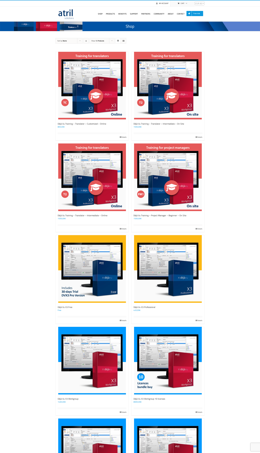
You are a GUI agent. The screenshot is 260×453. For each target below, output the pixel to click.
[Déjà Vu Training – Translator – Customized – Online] (92, 85)
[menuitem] (195, 13)
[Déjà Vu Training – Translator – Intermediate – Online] (92, 177)
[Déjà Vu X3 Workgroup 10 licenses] (167, 360)
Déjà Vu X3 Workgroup (68, 398)
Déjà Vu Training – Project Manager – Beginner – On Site (160, 215)
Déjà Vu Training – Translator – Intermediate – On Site (159, 123)
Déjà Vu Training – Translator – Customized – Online (82, 123)
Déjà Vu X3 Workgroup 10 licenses (149, 398)
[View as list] (123, 40)
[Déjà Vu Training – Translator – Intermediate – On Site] (167, 85)
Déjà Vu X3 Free (65, 307)
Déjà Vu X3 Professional (144, 307)
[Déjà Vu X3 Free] (92, 269)
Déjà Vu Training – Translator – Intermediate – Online (82, 215)
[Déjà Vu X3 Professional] (167, 269)
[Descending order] (86, 41)
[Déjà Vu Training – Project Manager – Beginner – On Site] (167, 177)
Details (124, 137)
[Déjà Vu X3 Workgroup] (92, 360)
